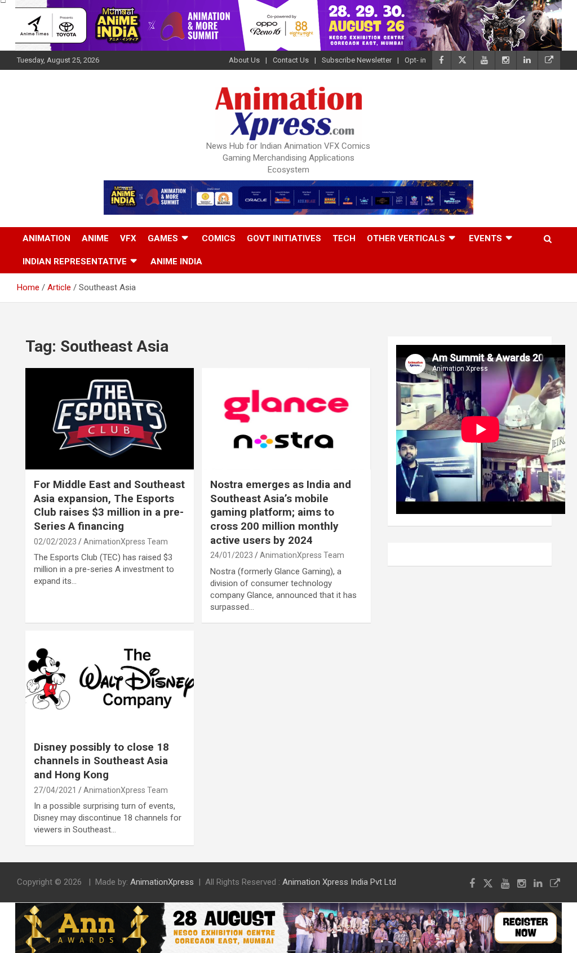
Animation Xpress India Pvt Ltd (339, 882)
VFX (128, 238)
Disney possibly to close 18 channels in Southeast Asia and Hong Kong (101, 761)
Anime (95, 238)
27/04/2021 (55, 790)
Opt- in (415, 60)
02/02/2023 (55, 541)
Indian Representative (75, 261)
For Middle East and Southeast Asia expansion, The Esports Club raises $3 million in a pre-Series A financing (109, 505)
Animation (46, 238)
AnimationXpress (162, 882)
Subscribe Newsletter (357, 60)
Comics (219, 238)
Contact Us (291, 60)
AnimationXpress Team (125, 541)
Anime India (176, 261)
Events (485, 238)
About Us (244, 60)
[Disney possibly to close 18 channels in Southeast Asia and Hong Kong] (109, 681)
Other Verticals (406, 238)
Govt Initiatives (284, 238)
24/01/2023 (231, 555)
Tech (344, 238)
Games (163, 238)
